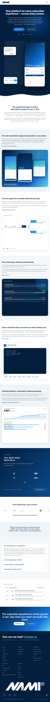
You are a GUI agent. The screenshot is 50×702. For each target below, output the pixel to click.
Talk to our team (5, 338)
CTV (34, 656)
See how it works (31, 29)
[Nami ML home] (6, 2)
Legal (33, 699)
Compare (4, 670)
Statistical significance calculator (9, 674)
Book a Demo (21, 677)
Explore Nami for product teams (8, 209)
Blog (3, 666)
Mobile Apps (36, 653)
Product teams (37, 660)
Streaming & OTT (37, 649)
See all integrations (39, 489)
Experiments (20, 649)
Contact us (30, 636)
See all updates (40, 587)
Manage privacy (45, 699)
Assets (3, 658)
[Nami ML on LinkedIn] (47, 695)
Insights (19, 653)
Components (5, 653)
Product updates (5, 668)
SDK (3, 672)
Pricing (19, 672)
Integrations (4, 660)
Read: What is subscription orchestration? (10, 402)
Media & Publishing (37, 651)
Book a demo (18, 29)
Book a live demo (5, 275)
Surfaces (4, 656)
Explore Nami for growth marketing (9, 146)
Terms (40, 699)
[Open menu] (46, 2)
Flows (3, 649)
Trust (19, 670)
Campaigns (20, 651)
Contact (19, 674)
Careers (19, 668)
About (19, 666)
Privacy (37, 699)
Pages (3, 651)
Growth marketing (37, 658)
